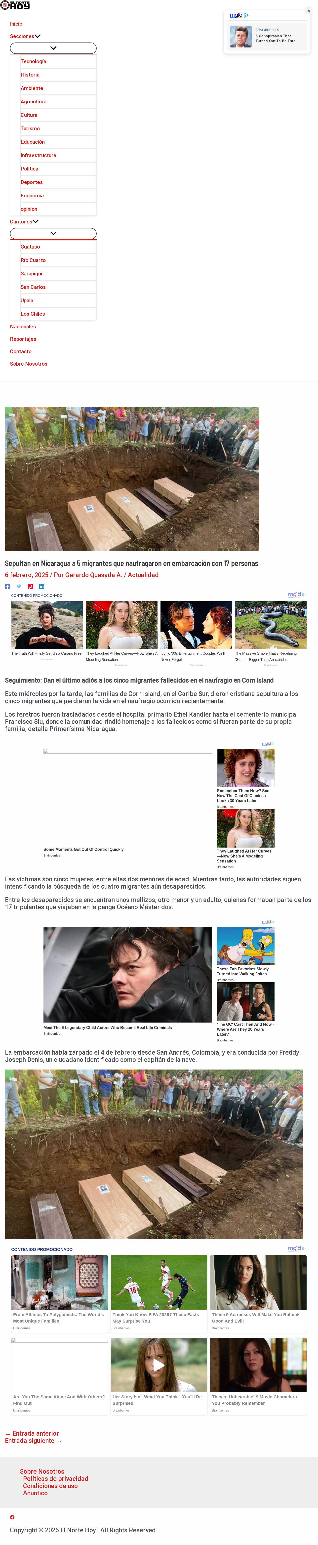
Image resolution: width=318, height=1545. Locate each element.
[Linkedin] (41, 585)
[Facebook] (7, 585)
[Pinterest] (30, 585)
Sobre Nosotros (42, 1471)
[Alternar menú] (53, 48)
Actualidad (143, 575)
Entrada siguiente (33, 1440)
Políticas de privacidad (55, 1478)
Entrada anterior (32, 1433)
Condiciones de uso (50, 1486)
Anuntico (35, 1493)
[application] (37, 36)
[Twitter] (18, 585)
